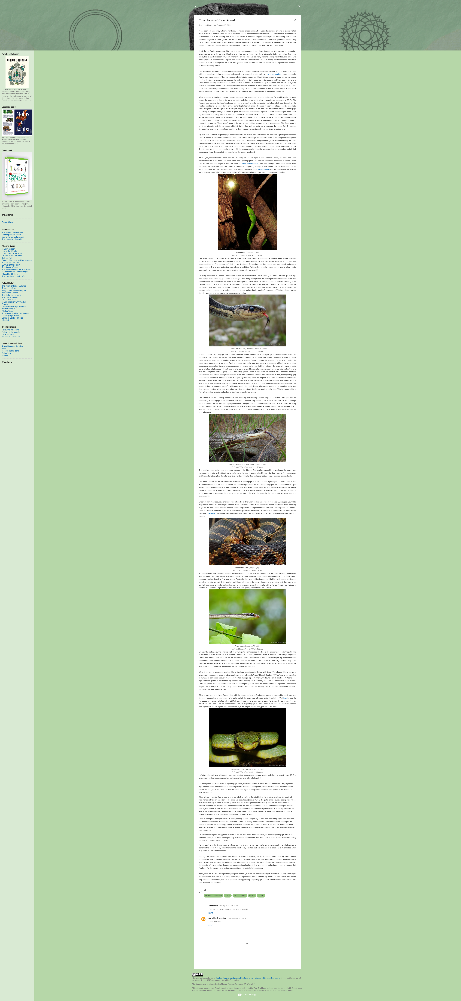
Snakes (5, 355)
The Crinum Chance (10, 293)
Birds (4, 348)
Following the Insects (11, 332)
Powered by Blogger (249, 995)
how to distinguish (273, 74)
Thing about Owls (9, 288)
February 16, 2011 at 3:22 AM (228, 906)
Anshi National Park (250, 164)
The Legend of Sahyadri (12, 239)
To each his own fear (10, 262)
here (285, 698)
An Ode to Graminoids (11, 337)
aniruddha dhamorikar (213, 895)
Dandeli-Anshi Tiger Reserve (14, 306)
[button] (294, 20)
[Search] (299, 6)
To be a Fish (7, 258)
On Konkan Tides (9, 299)
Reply (211, 913)
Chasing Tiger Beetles (11, 315)
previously (211, 513)
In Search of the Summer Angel (15, 272)
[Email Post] (205, 891)
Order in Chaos (8, 334)
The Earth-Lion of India (11, 295)
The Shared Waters (10, 267)
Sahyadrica (208, 6)
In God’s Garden (8, 249)
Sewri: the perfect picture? (13, 237)
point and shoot (240, 895)
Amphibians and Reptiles (12, 346)
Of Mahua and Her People (13, 256)
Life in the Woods (9, 251)
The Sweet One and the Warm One (16, 269)
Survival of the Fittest (11, 265)
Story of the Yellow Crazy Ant (14, 290)
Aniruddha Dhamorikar (217, 918)
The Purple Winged (10, 297)
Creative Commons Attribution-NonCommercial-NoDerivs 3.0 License (242, 978)
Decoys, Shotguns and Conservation (17, 260)
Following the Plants (10, 330)
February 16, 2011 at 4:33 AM (236, 918)
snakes (252, 895)
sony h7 (261, 895)
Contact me (276, 978)
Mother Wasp (7, 311)
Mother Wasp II (8, 309)
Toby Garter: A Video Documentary (16, 313)
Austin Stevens (264, 169)
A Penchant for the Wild (12, 253)
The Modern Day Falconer (12, 232)
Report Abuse (7, 222)
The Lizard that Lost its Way (13, 276)
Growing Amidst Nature (11, 235)
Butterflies (6, 353)
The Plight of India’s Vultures (14, 286)
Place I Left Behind (10, 274)
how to (227, 895)
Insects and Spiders (10, 351)
